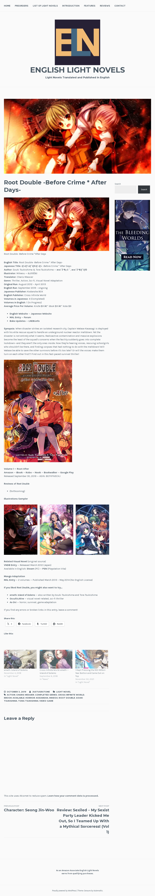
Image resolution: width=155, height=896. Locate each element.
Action (11, 695)
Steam (30, 568)
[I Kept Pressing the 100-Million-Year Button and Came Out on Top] (91, 659)
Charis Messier (25, 695)
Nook (38, 472)
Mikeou (53, 698)
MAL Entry (15, 317)
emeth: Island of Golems (16, 670)
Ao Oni (13, 602)
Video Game (46, 701)
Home (7, 5)
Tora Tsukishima (28, 701)
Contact (119, 5)
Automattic (98, 890)
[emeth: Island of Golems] (20, 659)
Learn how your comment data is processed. (73, 795)
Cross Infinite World (71, 695)
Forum (27, 317)
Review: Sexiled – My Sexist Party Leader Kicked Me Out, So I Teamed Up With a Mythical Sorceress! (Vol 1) (83, 819)
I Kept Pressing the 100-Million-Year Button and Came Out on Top (90, 673)
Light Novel (63, 691)
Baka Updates (18, 321)
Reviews (105, 5)
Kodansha (42, 698)
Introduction (70, 5)
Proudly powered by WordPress (64, 890)
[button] (38, 411)
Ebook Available (14, 698)
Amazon (8, 472)
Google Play (67, 472)
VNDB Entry (10, 565)
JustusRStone (41, 691)
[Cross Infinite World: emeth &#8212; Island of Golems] (56, 659)
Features (89, 5)
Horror (30, 698)
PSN (44, 568)
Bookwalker (50, 472)
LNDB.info (34, 321)
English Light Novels (77, 70)
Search (118, 184)
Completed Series (46, 695)
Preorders (21, 5)
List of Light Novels (45, 5)
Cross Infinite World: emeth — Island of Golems (54, 671)
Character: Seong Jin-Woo (29, 808)
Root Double (67, 698)
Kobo (29, 472)
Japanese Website (41, 313)
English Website (19, 313)
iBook (19, 472)
